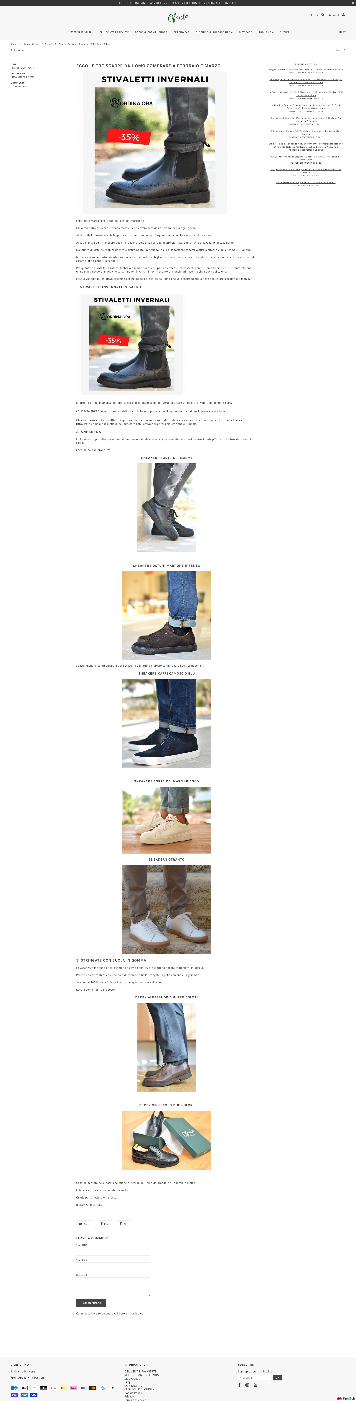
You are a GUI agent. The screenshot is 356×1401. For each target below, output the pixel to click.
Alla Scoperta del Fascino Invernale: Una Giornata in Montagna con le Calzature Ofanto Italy (306, 81)
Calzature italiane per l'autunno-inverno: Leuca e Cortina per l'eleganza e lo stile (306, 119)
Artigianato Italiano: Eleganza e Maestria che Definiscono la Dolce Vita (306, 158)
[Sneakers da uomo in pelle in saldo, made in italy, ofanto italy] (166, 615)
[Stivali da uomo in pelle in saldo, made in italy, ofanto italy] (131, 344)
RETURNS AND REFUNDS (141, 1375)
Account (334, 15)
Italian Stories (31, 44)
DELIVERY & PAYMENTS (140, 1371)
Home (14, 44)
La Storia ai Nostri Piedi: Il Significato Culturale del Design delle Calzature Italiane (305, 94)
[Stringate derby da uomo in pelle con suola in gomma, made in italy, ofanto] (166, 1140)
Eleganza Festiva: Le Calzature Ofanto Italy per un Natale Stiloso (306, 69)
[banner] (178, 18)
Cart (342, 32)
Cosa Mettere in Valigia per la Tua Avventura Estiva (306, 182)
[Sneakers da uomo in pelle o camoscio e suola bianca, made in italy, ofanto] (166, 723)
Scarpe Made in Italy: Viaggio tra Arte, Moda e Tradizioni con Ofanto (306, 171)
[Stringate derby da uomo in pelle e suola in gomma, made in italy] (166, 1047)
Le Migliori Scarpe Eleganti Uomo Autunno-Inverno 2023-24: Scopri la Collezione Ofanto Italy (306, 107)
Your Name (82, 1244)
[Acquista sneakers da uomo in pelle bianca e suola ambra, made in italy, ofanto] (166, 909)
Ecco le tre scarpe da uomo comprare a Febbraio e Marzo (148, 65)
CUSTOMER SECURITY (139, 1389)
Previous (19, 50)
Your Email (82, 1259)
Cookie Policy (133, 1393)
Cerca (315, 15)
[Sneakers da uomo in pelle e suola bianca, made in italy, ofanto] (166, 820)
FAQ (127, 1382)
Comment (81, 1275)
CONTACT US (133, 1385)
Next (339, 50)
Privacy (129, 1396)
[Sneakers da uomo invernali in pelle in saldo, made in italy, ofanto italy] (166, 507)
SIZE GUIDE (132, 1378)
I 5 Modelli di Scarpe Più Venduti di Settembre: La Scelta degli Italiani (306, 132)
